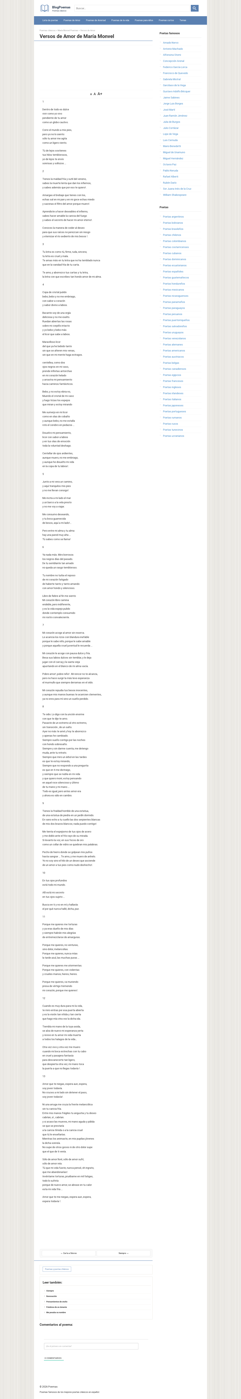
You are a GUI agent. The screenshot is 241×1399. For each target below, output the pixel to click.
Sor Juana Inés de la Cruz (177, 188)
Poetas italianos (172, 399)
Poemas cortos (166, 20)
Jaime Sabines (171, 97)
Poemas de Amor (71, 20)
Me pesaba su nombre (56, 1312)
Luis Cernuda (170, 140)
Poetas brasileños (173, 228)
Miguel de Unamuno (174, 152)
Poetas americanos (174, 350)
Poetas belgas (171, 362)
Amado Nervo (170, 42)
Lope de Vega (170, 134)
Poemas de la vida (120, 20)
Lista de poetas (50, 20)
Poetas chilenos (172, 234)
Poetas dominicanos (174, 259)
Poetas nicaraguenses (175, 295)
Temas (182, 20)
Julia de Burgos (171, 121)
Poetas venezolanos (174, 338)
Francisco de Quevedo (175, 73)
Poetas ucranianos (173, 435)
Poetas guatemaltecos (176, 277)
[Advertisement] (96, 66)
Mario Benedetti (172, 146)
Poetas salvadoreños (175, 326)
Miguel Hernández (173, 158)
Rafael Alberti (170, 176)
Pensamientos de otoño (56, 1302)
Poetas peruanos (172, 314)
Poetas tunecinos (173, 429)
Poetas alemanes (173, 344)
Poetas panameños (174, 301)
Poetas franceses (173, 381)
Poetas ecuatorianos (175, 265)
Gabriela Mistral (172, 79)
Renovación (51, 1296)
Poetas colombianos (174, 241)
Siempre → (123, 1253)
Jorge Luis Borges (173, 103)
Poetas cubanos (172, 253)
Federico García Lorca (175, 67)
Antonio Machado (173, 48)
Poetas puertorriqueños (176, 320)
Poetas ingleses (172, 387)
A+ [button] (99, 93)
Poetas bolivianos (173, 222)
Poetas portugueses (174, 411)
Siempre (50, 1291)
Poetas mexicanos (173, 289)
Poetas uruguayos (173, 332)
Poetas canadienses (174, 368)
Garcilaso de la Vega (174, 85)
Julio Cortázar (171, 128)
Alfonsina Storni (172, 54)
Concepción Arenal (173, 60)
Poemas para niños (144, 20)
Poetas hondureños (174, 283)
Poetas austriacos (173, 356)
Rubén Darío (169, 182)
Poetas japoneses (173, 405)
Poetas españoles (173, 271)
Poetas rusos (170, 423)
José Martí (169, 109)
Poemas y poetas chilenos (57, 1269)
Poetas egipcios (172, 375)
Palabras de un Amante (56, 1307)
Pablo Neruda (170, 170)
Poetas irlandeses (173, 393)
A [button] (91, 94)
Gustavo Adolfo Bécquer (176, 91)
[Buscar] (195, 8)
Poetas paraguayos (174, 307)
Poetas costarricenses (176, 247)
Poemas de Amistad (96, 20)
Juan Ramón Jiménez (175, 115)
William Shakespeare (174, 194)
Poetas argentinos (173, 216)
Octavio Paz (169, 164)
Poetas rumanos (172, 417)
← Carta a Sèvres (69, 1253)
